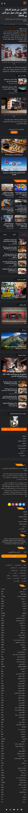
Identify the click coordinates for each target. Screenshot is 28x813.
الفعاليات (24, 436)
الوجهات (24, 443)
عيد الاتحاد (22, 625)
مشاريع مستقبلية (22, 448)
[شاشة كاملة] (3, 429)
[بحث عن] (4, 4)
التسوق (23, 741)
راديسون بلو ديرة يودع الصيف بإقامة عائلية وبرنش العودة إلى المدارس (10, 241)
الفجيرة (24, 608)
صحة (23, 801)
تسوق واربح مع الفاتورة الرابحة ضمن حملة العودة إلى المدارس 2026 (7, 194)
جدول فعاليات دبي (22, 573)
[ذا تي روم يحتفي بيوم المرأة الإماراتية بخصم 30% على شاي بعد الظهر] (22, 256)
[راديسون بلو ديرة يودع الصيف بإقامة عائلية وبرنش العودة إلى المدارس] (22, 242)
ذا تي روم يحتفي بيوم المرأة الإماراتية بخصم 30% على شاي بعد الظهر (10, 255)
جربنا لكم (24, 763)
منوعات (24, 797)
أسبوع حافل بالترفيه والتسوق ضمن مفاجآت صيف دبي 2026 (8, 225)
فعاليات (8, 575)
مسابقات (23, 598)
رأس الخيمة (23, 775)
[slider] (15, 429)
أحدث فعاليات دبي (8, 565)
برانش (23, 671)
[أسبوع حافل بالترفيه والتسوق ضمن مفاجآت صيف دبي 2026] (7, 218)
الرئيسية (24, 603)
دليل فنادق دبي (23, 575)
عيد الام (23, 627)
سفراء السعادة (22, 780)
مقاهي (23, 719)
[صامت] (6, 429)
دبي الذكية (23, 772)
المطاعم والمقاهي (22, 441)
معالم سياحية (22, 756)
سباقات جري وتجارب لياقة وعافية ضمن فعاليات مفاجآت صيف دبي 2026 (9, 89)
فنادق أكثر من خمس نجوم (19, 654)
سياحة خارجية (23, 782)
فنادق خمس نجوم (21, 659)
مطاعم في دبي (16, 581)
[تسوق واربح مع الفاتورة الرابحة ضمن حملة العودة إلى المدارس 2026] (7, 187)
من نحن (23, 450)
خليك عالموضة (22, 770)
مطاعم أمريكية (21, 685)
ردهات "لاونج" (21, 676)
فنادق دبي (9, 578)
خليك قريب (20, 453)
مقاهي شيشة (22, 722)
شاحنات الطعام (21, 678)
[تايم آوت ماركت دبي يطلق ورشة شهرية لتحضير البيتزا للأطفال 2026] (7, 202)
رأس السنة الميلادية (20, 620)
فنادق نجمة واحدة (21, 661)
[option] (14, 290)
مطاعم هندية (22, 712)
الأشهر (14, 234)
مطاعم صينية (22, 702)
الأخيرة (23, 234)
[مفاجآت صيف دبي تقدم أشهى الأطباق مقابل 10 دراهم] (22, 81)
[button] (14, 423)
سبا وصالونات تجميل (20, 746)
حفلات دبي (15, 573)
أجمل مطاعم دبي (17, 565)
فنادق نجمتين (22, 664)
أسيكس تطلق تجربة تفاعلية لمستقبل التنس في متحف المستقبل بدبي (21, 209)
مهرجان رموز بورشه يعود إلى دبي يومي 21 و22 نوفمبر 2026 (21, 225)
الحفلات (23, 615)
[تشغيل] (25, 429)
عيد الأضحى (22, 623)
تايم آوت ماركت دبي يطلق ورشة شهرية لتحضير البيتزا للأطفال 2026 (7, 209)
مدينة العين (22, 591)
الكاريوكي (22, 669)
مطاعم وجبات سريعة (20, 714)
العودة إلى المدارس (20, 618)
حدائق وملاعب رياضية (20, 743)
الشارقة (24, 606)
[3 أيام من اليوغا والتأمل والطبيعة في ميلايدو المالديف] (22, 271)
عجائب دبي (23, 787)
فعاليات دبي (23, 578)
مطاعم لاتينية (22, 705)
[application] (14, 423)
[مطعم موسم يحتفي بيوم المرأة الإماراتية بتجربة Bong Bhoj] (22, 249)
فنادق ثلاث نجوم (21, 656)
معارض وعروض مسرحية (19, 640)
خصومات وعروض (22, 768)
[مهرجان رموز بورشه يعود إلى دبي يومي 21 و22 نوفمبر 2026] (21, 218)
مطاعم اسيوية (21, 690)
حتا (25, 765)
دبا (24, 611)
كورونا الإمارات (22, 792)
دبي (9, 573)
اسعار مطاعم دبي (14, 570)
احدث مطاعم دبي (13, 567)
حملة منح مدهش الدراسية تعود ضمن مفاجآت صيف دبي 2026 (21, 194)
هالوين (23, 647)
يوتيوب (23, 601)
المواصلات (23, 726)
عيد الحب (23, 630)
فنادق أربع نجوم (21, 652)
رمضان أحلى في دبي (21, 777)
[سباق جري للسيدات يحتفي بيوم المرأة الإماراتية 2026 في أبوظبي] (22, 264)
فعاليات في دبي (16, 578)
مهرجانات (22, 644)
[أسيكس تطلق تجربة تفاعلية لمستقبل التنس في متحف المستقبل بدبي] (21, 202)
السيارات (23, 734)
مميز (25, 794)
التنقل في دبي (21, 729)
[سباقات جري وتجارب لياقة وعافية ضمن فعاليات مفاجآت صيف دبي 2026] (22, 89)
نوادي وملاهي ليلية (20, 724)
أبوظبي (24, 565)
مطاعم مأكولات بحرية (20, 707)
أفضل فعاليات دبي (22, 567)
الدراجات (23, 731)
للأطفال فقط (22, 751)
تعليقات (5, 234)
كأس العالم (22, 637)
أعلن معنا (22, 455)
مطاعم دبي (24, 581)
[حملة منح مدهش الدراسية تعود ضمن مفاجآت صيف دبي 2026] (21, 187)
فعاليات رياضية (21, 635)
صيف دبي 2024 (22, 784)
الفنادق (24, 438)
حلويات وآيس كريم (20, 673)
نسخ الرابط (14, 132)
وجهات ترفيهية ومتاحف (19, 758)
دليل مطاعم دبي (15, 575)
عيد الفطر (22, 632)
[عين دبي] (25, 3)
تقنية (25, 760)
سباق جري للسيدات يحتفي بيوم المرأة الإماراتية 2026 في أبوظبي (10, 263)
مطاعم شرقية (21, 700)
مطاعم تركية (22, 695)
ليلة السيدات (22, 681)
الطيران (23, 736)
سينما (23, 748)
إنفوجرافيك (23, 594)
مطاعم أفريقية (21, 683)
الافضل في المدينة (21, 445)
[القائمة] (2, 4)
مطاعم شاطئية (21, 698)
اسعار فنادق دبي (23, 570)
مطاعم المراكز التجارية (19, 693)
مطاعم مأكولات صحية (20, 710)
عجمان (24, 789)
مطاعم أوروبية (21, 688)
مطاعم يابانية (22, 717)
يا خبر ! (24, 799)
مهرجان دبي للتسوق (20, 642)
